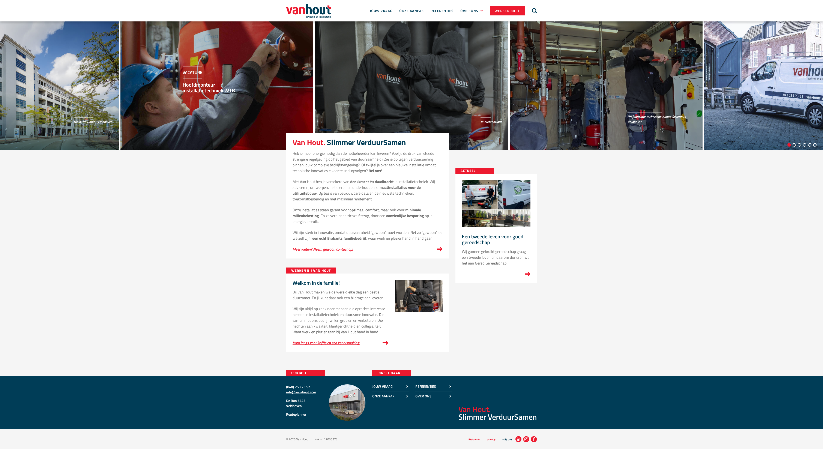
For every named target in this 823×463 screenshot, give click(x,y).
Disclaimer (473, 439)
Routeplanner (296, 414)
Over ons (469, 10)
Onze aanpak (411, 10)
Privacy (491, 439)
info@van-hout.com (301, 392)
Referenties (442, 10)
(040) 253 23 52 (298, 386)
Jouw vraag (381, 10)
